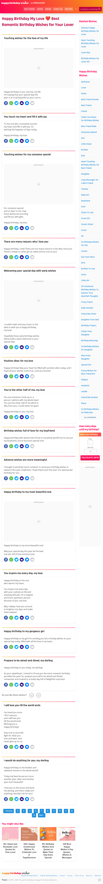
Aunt (83, 206)
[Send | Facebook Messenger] (27, 103)
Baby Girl (85, 194)
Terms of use (79, 875)
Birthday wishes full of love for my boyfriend (29, 431)
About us (89, 875)
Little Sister (86, 144)
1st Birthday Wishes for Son (90, 243)
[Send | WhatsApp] (11, 103)
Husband (85, 385)
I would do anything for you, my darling (26, 760)
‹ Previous (9, 811)
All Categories (90, 417)
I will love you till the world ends (22, 705)
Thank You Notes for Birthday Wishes (90, 119)
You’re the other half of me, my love (24, 390)
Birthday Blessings (89, 340)
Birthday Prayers (88, 325)
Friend (48, 9)
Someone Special (89, 132)
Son (83, 138)
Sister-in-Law (87, 212)
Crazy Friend (86, 302)
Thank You (58, 9)
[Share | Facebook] (6, 103)
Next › (41, 815)
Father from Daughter (86, 333)
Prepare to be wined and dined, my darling (28, 660)
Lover (83, 87)
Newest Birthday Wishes (29, 875)
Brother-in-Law (88, 268)
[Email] (32, 103)
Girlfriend (85, 81)
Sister (40, 9)
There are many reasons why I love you (26, 241)
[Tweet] (16, 103)
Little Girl (85, 280)
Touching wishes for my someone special (27, 154)
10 (60, 811)
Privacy (69, 875)
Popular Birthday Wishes (48, 875)
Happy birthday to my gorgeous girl (24, 631)
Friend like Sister (88, 313)
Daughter (85, 173)
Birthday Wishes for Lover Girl (90, 60)
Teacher (84, 189)
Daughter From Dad (90, 319)
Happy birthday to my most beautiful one (27, 492)
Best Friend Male (88, 126)
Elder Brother (87, 307)
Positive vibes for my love (18, 361)
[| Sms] (22, 103)
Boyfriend (85, 200)
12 (72, 811)
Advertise (97, 875)
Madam (84, 379)
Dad (83, 155)
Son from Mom (88, 257)
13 (34, 815)
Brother (68, 9)
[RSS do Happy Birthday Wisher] (99, 879)
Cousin (84, 251)
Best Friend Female (90, 99)
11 (66, 811)
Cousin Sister (87, 224)
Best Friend (29, 9)
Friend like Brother (89, 397)
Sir (82, 236)
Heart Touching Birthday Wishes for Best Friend (90, 164)
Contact (62, 875)
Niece (83, 403)
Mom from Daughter (86, 357)
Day (90, 439)
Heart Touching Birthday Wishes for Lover (90, 43)
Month (90, 447)
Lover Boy (85, 52)
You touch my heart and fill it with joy (25, 117)
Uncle (83, 274)
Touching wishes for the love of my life (26, 38)
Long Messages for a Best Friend (89, 181)
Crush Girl (85, 218)
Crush (83, 230)
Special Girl (86, 364)
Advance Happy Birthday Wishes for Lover (90, 31)
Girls (83, 262)
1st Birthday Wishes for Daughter (90, 348)
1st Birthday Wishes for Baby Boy (90, 411)
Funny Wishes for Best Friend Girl (89, 372)
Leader (84, 391)
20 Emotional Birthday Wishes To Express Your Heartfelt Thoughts (89, 291)
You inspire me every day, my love (23, 573)
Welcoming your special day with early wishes (30, 271)
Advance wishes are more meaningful (25, 460)
